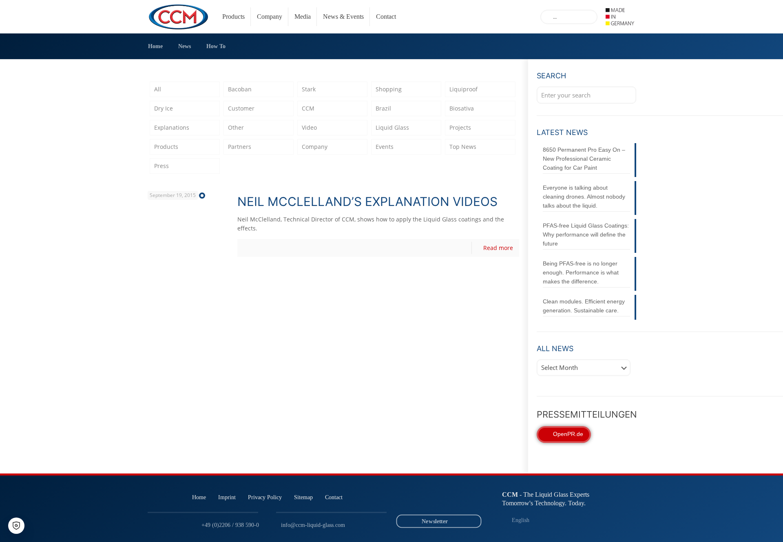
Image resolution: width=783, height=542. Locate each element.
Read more (498, 248)
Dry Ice (163, 108)
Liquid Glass (392, 127)
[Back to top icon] (743, 525)
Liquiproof (463, 89)
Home (155, 46)
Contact (334, 497)
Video (309, 127)
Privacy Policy (265, 497)
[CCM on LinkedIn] (412, 500)
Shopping (389, 89)
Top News (462, 146)
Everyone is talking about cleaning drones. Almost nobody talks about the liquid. (584, 196)
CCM (308, 108)
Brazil (383, 108)
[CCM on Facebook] (451, 500)
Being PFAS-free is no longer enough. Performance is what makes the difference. (581, 272)
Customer (241, 108)
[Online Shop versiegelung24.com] (470, 500)
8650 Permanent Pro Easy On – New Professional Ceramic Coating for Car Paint (584, 158)
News (184, 46)
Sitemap (303, 497)
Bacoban (240, 89)
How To (216, 46)
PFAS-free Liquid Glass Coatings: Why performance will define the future (586, 234)
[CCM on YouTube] (431, 500)
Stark (309, 89)
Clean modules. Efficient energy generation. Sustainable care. (584, 306)
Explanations (171, 127)
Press (161, 166)
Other (236, 127)
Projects (460, 127)
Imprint (227, 497)
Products (166, 146)
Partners (239, 146)
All (157, 89)
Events (385, 146)
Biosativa (461, 108)
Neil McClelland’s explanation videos (367, 201)
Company (314, 146)
